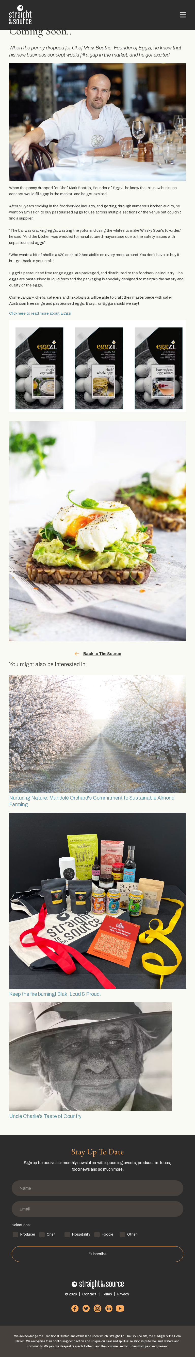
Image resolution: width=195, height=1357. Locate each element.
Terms (107, 1294)
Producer (27, 1234)
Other (132, 1234)
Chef (51, 1234)
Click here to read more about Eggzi (40, 313)
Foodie (107, 1234)
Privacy (123, 1294)
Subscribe (98, 1254)
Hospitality (81, 1234)
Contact (89, 1294)
